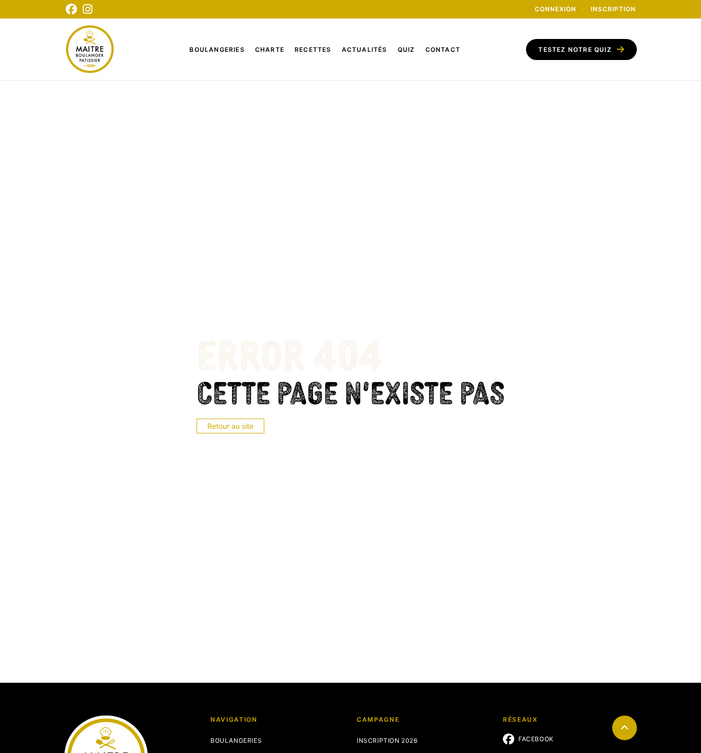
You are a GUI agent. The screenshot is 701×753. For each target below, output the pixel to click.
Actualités (364, 49)
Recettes (313, 49)
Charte (269, 49)
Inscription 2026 (387, 740)
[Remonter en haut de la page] (624, 728)
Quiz (406, 49)
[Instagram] (88, 9)
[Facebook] (71, 9)
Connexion (555, 9)
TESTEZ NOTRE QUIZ (574, 49)
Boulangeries (216, 49)
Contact (442, 49)
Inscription (613, 9)
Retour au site (230, 426)
